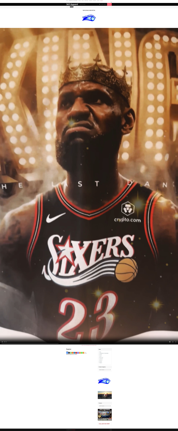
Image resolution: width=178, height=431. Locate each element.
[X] (69, 353)
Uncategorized (82, 4)
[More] (83, 353)
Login (102, 4)
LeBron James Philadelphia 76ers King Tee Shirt (89, 345)
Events (83, 0)
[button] (105, 395)
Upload (109, 4)
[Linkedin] (74, 353)
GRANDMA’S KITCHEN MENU (73, 0)
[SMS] (71, 353)
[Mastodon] (78, 353)
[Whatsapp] (81, 353)
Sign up (105, 4)
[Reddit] (72, 353)
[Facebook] (67, 353)
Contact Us (90, 0)
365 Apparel (72, 4)
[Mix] (80, 353)
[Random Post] (99, 4)
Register (101, 0)
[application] (105, 395)
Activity (79, 0)
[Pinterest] (76, 353)
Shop (67, 0)
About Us (94, 0)
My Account (86, 0)
